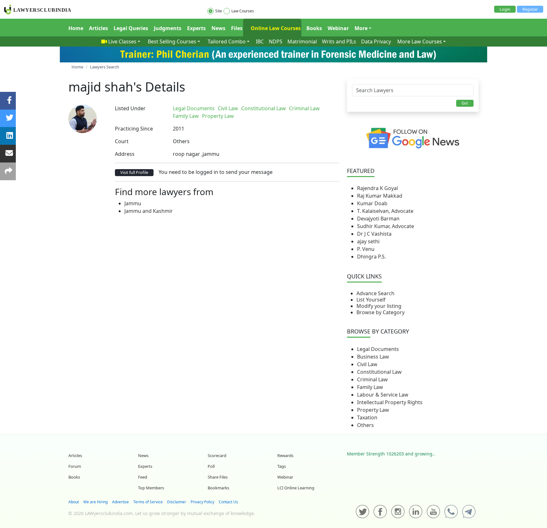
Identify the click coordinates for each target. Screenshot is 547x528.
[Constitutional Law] (326, 108)
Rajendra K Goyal (377, 188)
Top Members (151, 488)
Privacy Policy (202, 502)
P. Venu (365, 248)
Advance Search (375, 293)
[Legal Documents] (323, 108)
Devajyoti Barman (378, 218)
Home (75, 28)
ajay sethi (368, 241)
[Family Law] (328, 108)
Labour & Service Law (382, 394)
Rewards (285, 455)
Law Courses (242, 11)
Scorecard (217, 455)
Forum (74, 466)
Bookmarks (218, 488)
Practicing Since (134, 128)
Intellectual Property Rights (390, 402)
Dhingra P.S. (371, 256)
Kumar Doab (372, 203)
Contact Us (228, 502)
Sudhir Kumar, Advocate (385, 226)
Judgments (167, 28)
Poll (211, 466)
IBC (260, 41)
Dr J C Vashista (374, 233)
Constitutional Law (379, 371)
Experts (196, 28)
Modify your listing (378, 305)
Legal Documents (378, 349)
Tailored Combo (227, 41)
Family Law (370, 387)
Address (125, 153)
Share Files (218, 477)
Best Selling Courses (172, 41)
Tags (281, 466)
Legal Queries (131, 28)
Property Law (373, 409)
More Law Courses (419, 41)
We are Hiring (95, 502)
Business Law (373, 356)
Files (236, 28)
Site (218, 11)
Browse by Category (380, 312)
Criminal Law (372, 379)
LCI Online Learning (295, 488)
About (73, 502)
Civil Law (367, 364)
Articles (98, 28)
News (218, 28)
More (361, 28)
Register (530, 9)
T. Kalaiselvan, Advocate (385, 210)
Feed (142, 477)
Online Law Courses (275, 28)
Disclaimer (176, 502)
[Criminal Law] (327, 108)
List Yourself (371, 299)
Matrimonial (302, 41)
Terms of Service (148, 502)
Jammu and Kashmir (148, 210)
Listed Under (130, 108)
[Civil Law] (324, 108)
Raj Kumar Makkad (379, 195)
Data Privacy (376, 41)
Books (314, 28)
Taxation (367, 417)
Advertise (120, 502)
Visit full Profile (134, 172)
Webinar (338, 28)
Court (122, 141)
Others (365, 425)
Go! (465, 103)
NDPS (275, 41)
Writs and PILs (339, 41)
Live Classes (122, 41)
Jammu (132, 203)
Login (505, 9)
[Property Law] (329, 108)
